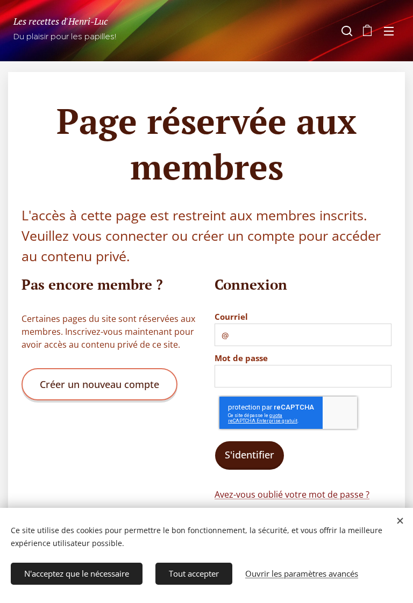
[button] (346, 30)
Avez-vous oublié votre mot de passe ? (292, 494)
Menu (389, 30)
